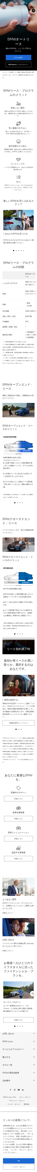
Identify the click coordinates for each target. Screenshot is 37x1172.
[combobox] (32, 993)
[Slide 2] (16, 250)
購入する (6, 1057)
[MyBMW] (16, 3)
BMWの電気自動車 (10, 1072)
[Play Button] (33, 10)
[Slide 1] (13, 250)
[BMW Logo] (4, 3)
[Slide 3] (18, 250)
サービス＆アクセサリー (13, 1049)
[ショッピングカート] (21, 3)
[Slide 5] (23, 250)
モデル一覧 (7, 1065)
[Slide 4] (21, 250)
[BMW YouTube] (18, 1090)
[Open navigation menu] (32, 3)
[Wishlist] (26, 3)
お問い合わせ (8, 1033)
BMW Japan (7, 1041)
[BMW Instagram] (14, 1090)
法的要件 (6, 1080)
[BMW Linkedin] (22, 1090)
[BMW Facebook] (10, 1090)
